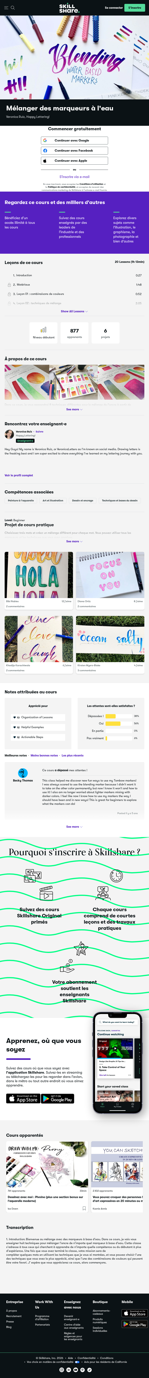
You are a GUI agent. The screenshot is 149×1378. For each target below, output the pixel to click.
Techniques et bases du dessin (120, 500)
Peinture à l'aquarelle (21, 500)
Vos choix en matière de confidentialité (50, 1361)
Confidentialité (86, 1358)
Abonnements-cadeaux (101, 1312)
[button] (6, 7)
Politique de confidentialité (61, 187)
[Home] (69, 8)
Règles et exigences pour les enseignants (73, 1336)
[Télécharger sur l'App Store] (22, 1099)
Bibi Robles (12, 601)
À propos (11, 1310)
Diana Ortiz (84, 601)
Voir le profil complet (19, 475)
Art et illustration (53, 500)
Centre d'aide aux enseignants (74, 1326)
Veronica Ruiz (29, 431)
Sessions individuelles (100, 1329)
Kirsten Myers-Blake (89, 665)
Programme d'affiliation (42, 1318)
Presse (10, 1321)
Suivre (39, 431)
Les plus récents (72, 755)
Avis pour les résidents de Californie (105, 1362)
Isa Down (13, 1208)
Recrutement (14, 1316)
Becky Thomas (23, 780)
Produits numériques (100, 1321)
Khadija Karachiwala (18, 665)
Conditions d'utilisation (91, 184)
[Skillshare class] (47, 1164)
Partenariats (42, 1324)
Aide (70, 1358)
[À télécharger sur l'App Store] (132, 1313)
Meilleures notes (16, 755)
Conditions (106, 1358)
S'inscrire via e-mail (74, 177)
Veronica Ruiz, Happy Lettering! (27, 117)
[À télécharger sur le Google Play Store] (132, 1324)
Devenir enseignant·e (71, 1318)
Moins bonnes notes (44, 755)
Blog (8, 1327)
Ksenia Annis (100, 1208)
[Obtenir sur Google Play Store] (58, 1099)
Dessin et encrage (82, 500)
